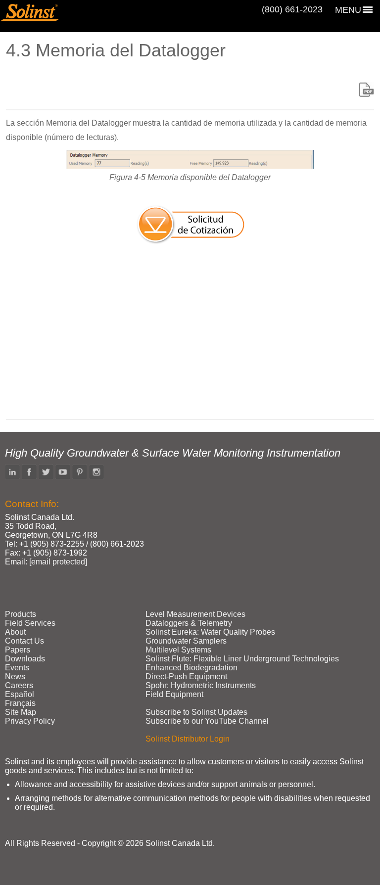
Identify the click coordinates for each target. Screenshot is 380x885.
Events (17, 667)
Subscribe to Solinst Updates (196, 712)
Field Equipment (174, 694)
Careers (19, 685)
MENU (348, 10)
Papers (17, 650)
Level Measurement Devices (195, 614)
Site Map (20, 712)
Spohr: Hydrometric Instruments (200, 685)
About (15, 632)
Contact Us (24, 641)
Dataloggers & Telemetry (188, 623)
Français (20, 703)
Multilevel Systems (178, 650)
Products (20, 614)
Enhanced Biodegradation (191, 667)
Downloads (25, 658)
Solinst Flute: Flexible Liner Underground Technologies (242, 658)
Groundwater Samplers (186, 641)
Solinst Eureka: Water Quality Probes (210, 632)
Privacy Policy (30, 721)
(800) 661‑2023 (292, 9)
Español (19, 694)
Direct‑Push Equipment (186, 676)
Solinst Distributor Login (187, 739)
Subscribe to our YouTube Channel (207, 721)
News (15, 676)
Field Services (30, 623)
